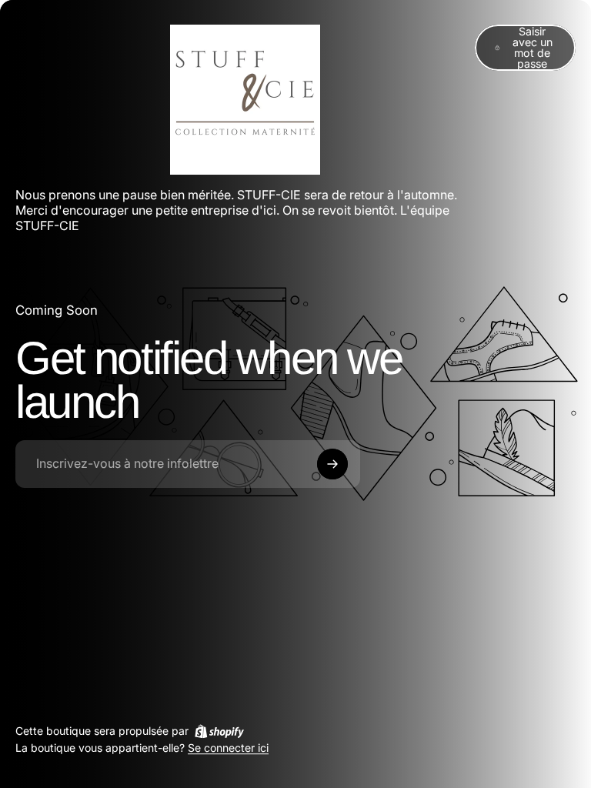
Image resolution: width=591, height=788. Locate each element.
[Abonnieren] (332, 464)
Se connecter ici (228, 748)
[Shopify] (219, 731)
